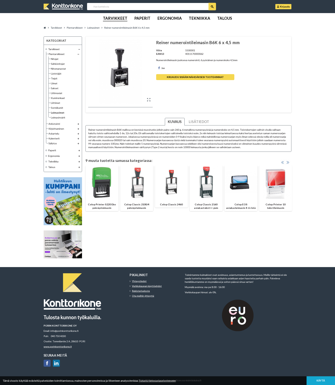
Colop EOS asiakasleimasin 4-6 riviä (241, 206)
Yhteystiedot (139, 281)
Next (288, 162)
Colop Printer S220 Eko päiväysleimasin (102, 206)
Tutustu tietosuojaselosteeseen (157, 380)
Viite (159, 50)
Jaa (163, 67)
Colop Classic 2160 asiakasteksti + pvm (206, 206)
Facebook (47, 363)
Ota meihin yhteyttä (143, 295)
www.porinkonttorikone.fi (58, 346)
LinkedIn (56, 363)
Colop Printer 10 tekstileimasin (275, 206)
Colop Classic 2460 (171, 204)
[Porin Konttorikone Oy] (63, 6)
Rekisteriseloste (141, 290)
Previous (282, 162)
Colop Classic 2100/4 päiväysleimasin (136, 206)
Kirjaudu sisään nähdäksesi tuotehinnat (195, 77)
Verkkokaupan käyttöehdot (147, 286)
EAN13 (160, 53)
